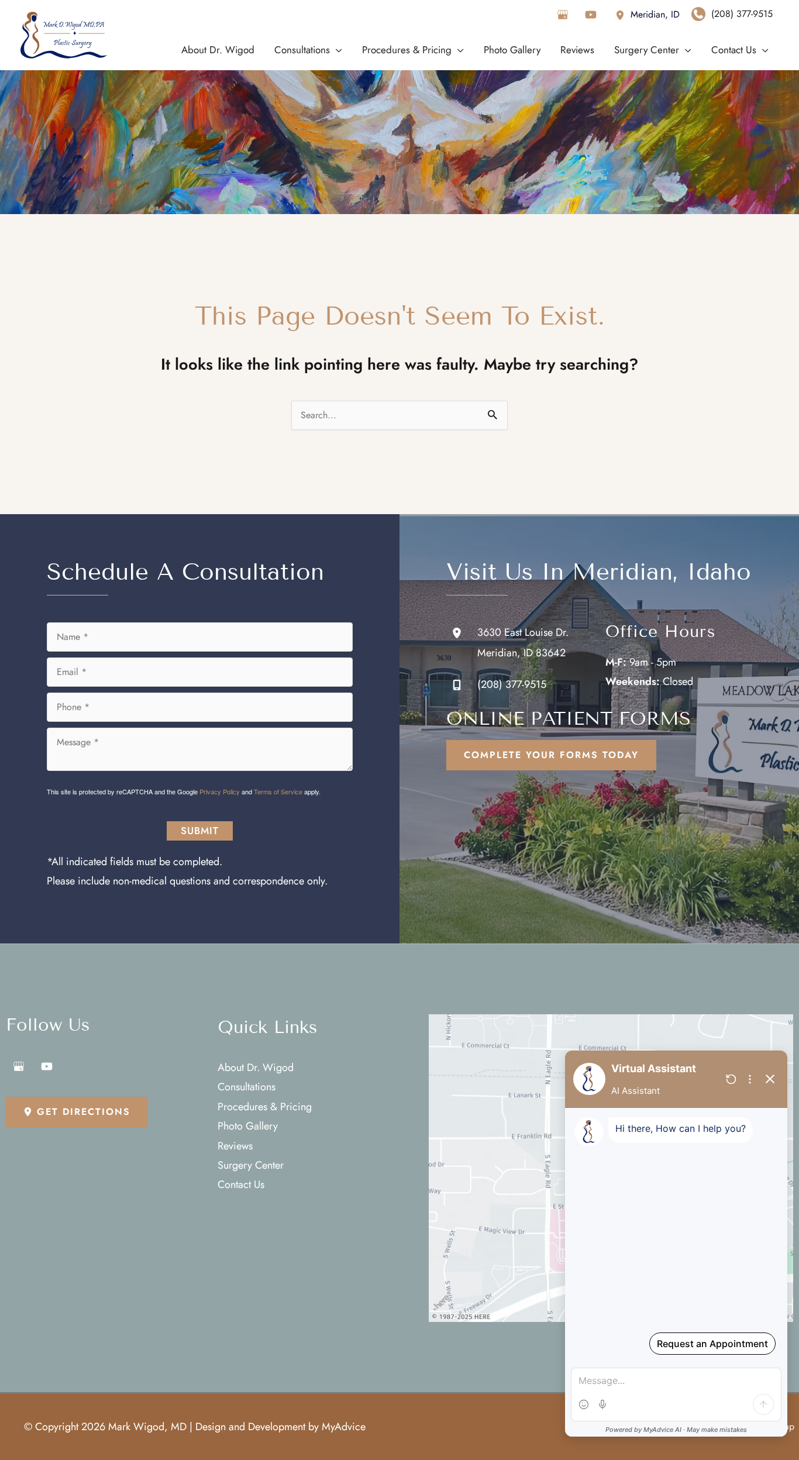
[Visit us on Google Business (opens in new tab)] (563, 14)
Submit (199, 831)
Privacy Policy (219, 791)
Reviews (235, 1145)
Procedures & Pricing (265, 1106)
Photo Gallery (248, 1126)
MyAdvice (344, 1426)
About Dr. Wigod (256, 1067)
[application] (336, 49)
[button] (551, 755)
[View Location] (623, 14)
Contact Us (241, 1184)
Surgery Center (251, 1165)
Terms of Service (278, 791)
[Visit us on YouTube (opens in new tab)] (591, 14)
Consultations (246, 1086)
